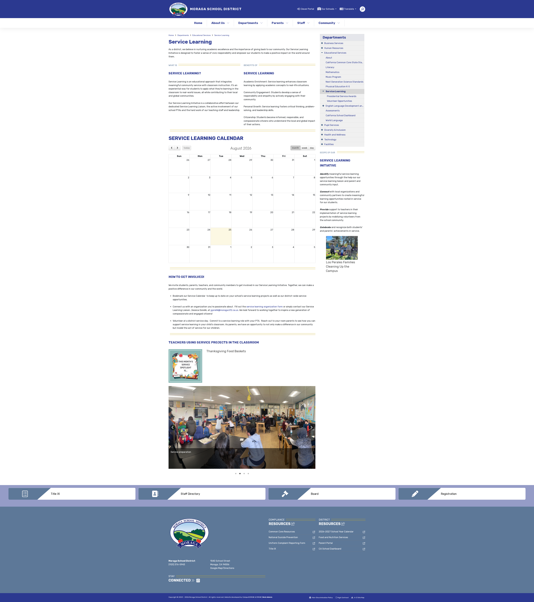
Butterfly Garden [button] (244, 473)
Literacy (330, 67)
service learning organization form (264, 306)
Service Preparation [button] (239, 473)
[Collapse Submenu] (322, 91)
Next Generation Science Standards (344, 81)
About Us (218, 23)
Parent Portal (326, 543)
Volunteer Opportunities (339, 101)
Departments (248, 23)
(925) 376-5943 (177, 564)
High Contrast (343, 598)
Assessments (333, 110)
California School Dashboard (340, 115)
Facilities (329, 144)
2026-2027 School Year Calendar (336, 531)
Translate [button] (349, 9)
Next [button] (311, 427)
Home (198, 23)
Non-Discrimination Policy (322, 598)
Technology (330, 139)
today (187, 148)
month (295, 148)
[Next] (178, 148)
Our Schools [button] (328, 9)
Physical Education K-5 (338, 86)
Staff (301, 23)
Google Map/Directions (222, 568)
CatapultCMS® (248, 597)
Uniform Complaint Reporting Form (287, 543)
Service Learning (221, 35)
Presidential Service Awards (341, 96)
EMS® (258, 597)
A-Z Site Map (359, 598)
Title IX (272, 548)
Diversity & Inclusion (335, 130)
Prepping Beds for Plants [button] (248, 473)
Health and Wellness (334, 134)
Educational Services (201, 35)
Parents (278, 23)
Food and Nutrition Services (333, 537)
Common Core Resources (282, 531)
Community (327, 23)
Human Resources (333, 48)
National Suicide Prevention (283, 537)
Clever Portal (307, 9)
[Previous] (172, 148)
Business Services (333, 43)
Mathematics (332, 72)
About (329, 57)
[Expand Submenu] (322, 43)
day (312, 148)
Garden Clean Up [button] (235, 473)
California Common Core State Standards (345, 62)
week (304, 148)
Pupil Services (331, 125)
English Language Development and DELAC (345, 106)
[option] (242, 427)
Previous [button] (172, 427)
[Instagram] (198, 581)
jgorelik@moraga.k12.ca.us (224, 310)
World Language (334, 120)
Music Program (333, 77)
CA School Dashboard (330, 548)
